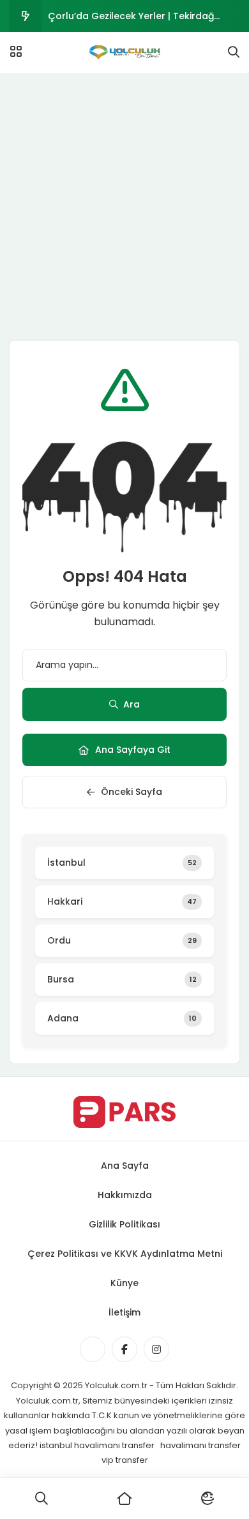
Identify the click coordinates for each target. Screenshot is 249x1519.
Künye (124, 1283)
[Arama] (233, 52)
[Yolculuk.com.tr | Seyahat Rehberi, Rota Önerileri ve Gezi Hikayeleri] (124, 52)
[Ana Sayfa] (124, 1498)
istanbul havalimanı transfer (98, 1445)
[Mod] (207, 1498)
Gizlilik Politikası (124, 1224)
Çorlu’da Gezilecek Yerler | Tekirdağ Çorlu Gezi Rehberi (131, 21)
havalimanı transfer (200, 1445)
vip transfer (125, 1460)
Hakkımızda (125, 1195)
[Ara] (41, 1498)
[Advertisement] (124, 203)
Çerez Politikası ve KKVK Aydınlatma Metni (124, 1253)
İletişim (124, 1312)
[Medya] (92, 1349)
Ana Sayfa (125, 1165)
